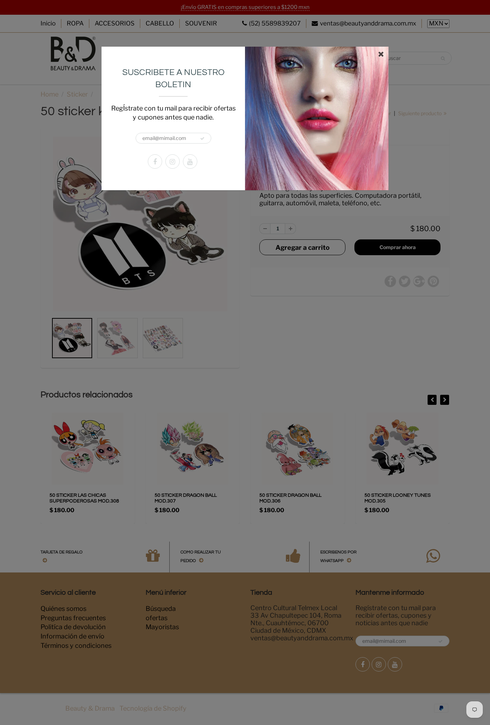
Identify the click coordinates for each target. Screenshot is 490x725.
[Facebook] (155, 161)
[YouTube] (190, 161)
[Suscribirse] (202, 138)
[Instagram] (172, 161)
